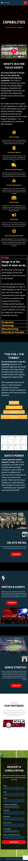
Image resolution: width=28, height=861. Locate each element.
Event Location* (7, 822)
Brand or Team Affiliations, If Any (11, 835)
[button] (2, 731)
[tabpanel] (14, 289)
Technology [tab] (8, 325)
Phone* (5, 798)
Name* (5, 785)
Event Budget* (7, 829)
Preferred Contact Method (10, 804)
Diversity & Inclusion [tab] (13, 332)
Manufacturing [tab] (10, 328)
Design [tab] (5, 257)
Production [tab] (8, 322)
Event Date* (6, 810)
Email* (5, 792)
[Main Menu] (25, 2)
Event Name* (6, 816)
